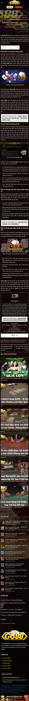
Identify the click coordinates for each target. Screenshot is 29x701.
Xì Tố (10, 623)
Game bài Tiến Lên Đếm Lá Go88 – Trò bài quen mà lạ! (22, 348)
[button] (2, 2)
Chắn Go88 (6, 623)
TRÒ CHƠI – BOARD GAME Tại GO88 (10, 615)
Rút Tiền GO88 (6, 668)
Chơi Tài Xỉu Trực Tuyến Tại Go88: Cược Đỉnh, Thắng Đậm (15, 583)
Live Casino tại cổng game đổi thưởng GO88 (12, 612)
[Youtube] (12, 335)
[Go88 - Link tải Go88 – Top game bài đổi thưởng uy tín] (14, 2)
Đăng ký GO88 (6, 658)
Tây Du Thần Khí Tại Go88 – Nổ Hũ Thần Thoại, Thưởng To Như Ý (16, 528)
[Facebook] (16, 335)
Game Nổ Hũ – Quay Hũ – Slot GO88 (10, 609)
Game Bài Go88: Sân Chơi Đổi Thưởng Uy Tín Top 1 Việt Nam (16, 570)
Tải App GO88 (6, 663)
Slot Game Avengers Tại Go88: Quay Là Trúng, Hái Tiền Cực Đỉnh (15, 558)
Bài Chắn (2, 623)
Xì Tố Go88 (13, 623)
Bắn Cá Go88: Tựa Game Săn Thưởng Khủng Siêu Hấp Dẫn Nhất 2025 (15, 552)
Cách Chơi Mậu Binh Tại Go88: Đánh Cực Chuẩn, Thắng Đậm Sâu (16, 540)
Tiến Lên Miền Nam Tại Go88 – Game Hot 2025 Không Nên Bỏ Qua (16, 546)
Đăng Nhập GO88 (7, 660)
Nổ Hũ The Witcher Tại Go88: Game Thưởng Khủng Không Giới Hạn (14, 564)
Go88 (3, 15)
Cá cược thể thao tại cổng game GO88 (11, 600)
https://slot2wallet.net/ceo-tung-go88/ (17, 331)
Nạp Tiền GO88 (7, 666)
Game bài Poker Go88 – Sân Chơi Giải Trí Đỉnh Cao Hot (7, 348)
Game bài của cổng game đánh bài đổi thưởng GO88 (15, 340)
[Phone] (14, 335)
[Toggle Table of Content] (16, 47)
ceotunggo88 (20, 27)
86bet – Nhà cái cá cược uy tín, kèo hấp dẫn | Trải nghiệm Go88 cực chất (16, 522)
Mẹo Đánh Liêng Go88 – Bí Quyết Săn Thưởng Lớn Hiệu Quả (15, 534)
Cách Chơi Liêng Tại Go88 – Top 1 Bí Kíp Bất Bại (16, 576)
